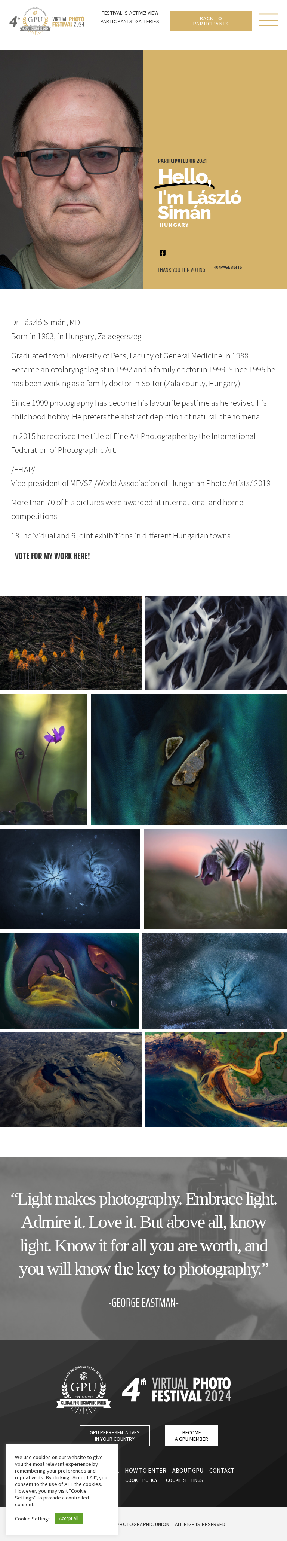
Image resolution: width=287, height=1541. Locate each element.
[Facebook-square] (162, 252)
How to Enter (145, 1470)
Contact (222, 1470)
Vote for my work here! (52, 556)
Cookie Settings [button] (33, 1518)
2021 (202, 160)
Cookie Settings (184, 1480)
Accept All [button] (68, 1518)
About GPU (187, 1470)
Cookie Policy (141, 1480)
